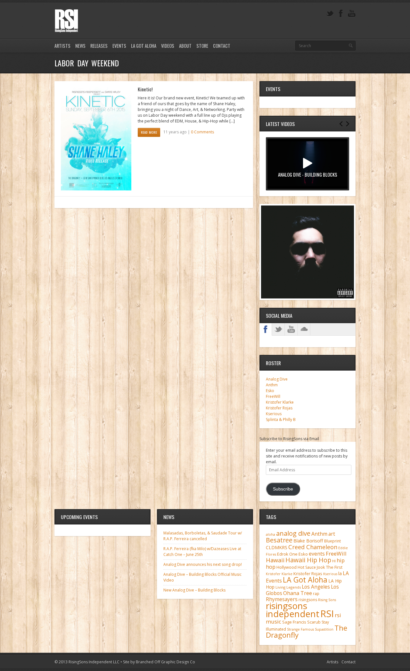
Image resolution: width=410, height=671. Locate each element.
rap (316, 593)
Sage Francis (294, 622)
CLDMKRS (276, 547)
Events (119, 45)
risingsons (308, 599)
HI (334, 560)
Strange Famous (300, 629)
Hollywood (286, 567)
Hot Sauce (307, 567)
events (317, 553)
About (185, 45)
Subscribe (283, 489)
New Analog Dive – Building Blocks (194, 590)
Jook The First (329, 567)
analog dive (293, 533)
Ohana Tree (297, 593)
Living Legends (288, 587)
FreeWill (273, 396)
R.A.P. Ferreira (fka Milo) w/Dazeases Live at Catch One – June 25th (202, 551)
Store (202, 45)
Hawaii (275, 560)
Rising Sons (327, 600)
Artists (62, 45)
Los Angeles (316, 586)
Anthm (272, 385)
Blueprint (332, 541)
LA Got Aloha (143, 45)
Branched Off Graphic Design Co (165, 662)
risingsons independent (292, 610)
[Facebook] (341, 14)
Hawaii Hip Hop (308, 560)
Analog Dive (277, 379)
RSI (327, 613)
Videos (167, 45)
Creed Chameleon (312, 547)
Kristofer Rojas (279, 408)
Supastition (324, 629)
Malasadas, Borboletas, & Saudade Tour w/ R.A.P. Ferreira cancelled (202, 535)
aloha (270, 534)
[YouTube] (352, 14)
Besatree (279, 540)
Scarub (314, 622)
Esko (270, 390)
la (340, 573)
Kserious (274, 413)
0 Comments (202, 132)
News (80, 45)
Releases (99, 45)
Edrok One (287, 554)
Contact (221, 45)
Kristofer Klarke (280, 402)
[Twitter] (330, 14)
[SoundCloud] (304, 329)
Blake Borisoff (308, 541)
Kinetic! (145, 89)
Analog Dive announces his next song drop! (202, 564)
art (331, 533)
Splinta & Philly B (281, 419)
